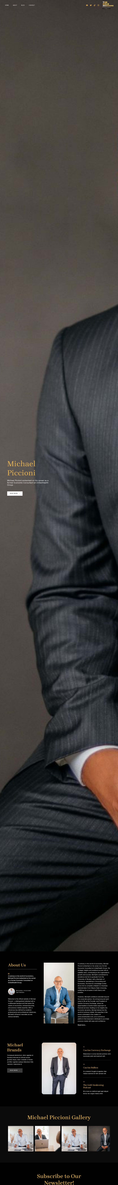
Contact (32, 5)
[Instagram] (98, 5)
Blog (23, 5)
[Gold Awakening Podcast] (108, 5)
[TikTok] (94, 5)
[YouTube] (87, 5)
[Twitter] (91, 5)
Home (7, 5)
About (15, 5)
